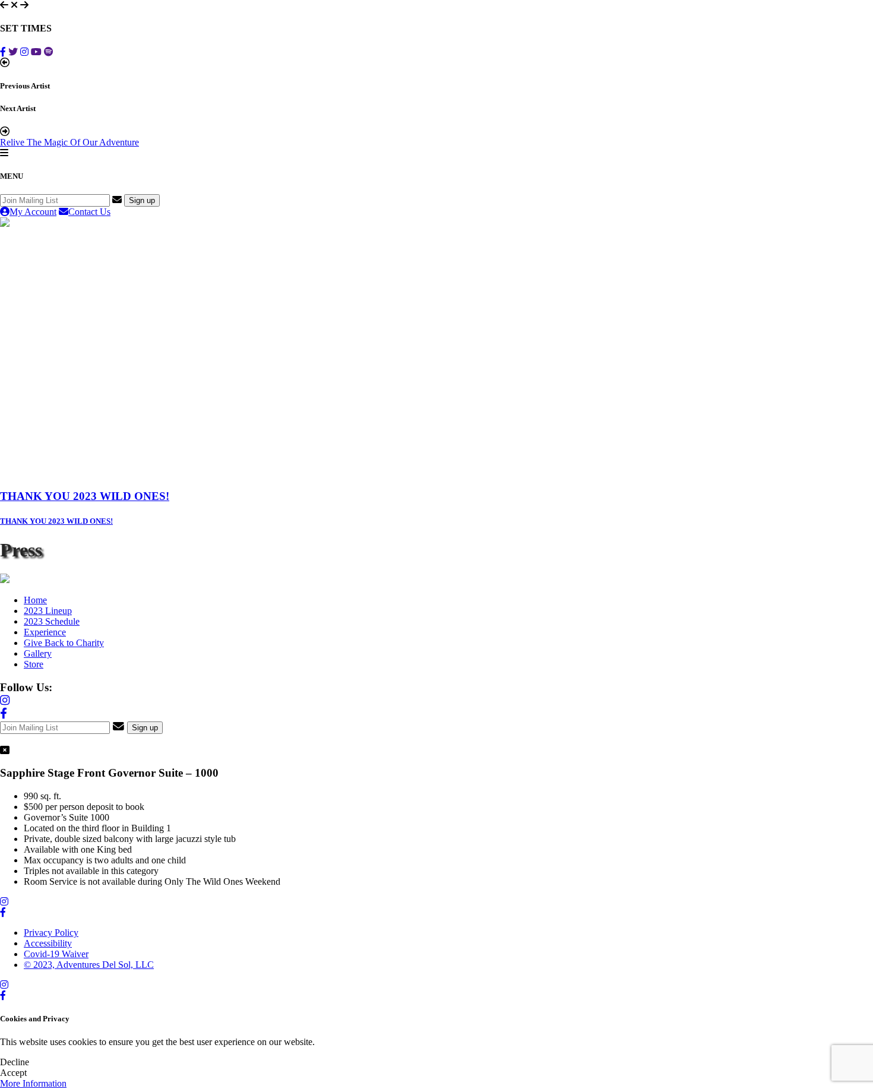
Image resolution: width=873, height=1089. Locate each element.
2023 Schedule (52, 621)
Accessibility (48, 943)
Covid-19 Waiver (56, 954)
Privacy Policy (51, 932)
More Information (33, 1083)
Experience (45, 632)
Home (35, 600)
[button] (4, 5)
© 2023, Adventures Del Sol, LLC (89, 965)
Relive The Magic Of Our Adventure (69, 142)
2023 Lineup (48, 611)
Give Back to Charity (64, 643)
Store (33, 664)
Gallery (38, 653)
